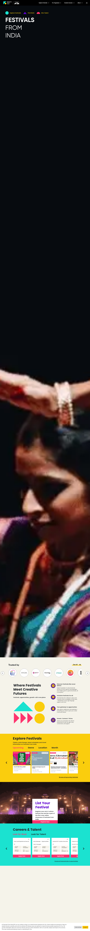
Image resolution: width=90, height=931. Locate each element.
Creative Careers (68, 3)
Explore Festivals (43, 3)
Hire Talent (44, 13)
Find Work (31, 13)
